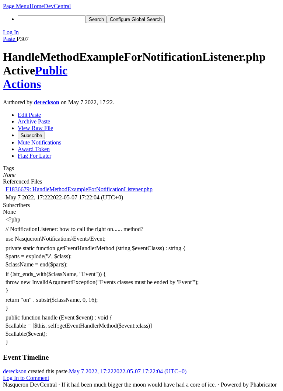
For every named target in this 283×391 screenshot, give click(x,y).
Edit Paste (29, 115)
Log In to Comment (26, 378)
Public (51, 70)
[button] (16, 6)
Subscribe (31, 135)
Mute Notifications (39, 142)
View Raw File (35, 128)
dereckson (46, 102)
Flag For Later (34, 156)
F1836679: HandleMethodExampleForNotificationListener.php (79, 189)
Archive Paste (34, 121)
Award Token (34, 149)
